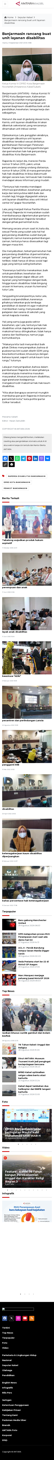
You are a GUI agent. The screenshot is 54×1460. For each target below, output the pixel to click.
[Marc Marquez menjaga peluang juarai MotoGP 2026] (9, 979)
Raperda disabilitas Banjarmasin (27, 476)
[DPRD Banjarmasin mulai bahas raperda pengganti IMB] (27, 746)
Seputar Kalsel (25, 17)
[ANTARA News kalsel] (29, 4)
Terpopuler (9, 911)
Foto (5, 1101)
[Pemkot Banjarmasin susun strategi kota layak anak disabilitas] (27, 613)
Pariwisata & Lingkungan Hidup (19, 1355)
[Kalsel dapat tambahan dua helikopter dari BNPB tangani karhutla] (9, 1090)
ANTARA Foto (9, 1430)
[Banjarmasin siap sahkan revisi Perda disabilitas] (27, 790)
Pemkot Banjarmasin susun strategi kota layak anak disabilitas (26, 630)
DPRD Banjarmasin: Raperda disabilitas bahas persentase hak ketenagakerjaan (25, 899)
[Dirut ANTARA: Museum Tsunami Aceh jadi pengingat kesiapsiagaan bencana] (9, 1062)
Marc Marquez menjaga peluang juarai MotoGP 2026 (33, 977)
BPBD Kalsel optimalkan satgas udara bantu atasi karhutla (32, 1075)
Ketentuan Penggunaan (15, 1405)
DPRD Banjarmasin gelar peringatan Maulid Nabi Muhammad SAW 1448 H (23, 1132)
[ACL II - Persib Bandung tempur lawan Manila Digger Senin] (9, 952)
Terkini (6, 1328)
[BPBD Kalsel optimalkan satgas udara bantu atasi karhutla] (9, 1076)
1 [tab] (18, 1144)
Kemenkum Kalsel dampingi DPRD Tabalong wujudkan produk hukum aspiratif (22, 540)
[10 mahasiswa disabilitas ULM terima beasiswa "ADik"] (27, 657)
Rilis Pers (7, 1392)
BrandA (6, 1425)
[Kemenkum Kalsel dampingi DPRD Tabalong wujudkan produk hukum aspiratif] (27, 521)
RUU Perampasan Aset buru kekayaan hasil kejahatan (25, 1283)
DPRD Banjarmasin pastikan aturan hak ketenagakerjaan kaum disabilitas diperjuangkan (25, 853)
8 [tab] (37, 1190)
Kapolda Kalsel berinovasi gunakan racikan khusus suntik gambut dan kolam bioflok (26, 1032)
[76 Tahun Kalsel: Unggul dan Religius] (9, 1048)
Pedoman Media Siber (14, 1420)
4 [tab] (31, 1144)
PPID (4, 1440)
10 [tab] (46, 1190)
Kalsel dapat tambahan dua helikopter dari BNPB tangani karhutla (34, 1089)
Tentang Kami (10, 1415)
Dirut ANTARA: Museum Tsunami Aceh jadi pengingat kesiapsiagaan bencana (34, 1061)
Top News (8, 991)
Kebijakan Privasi (11, 1410)
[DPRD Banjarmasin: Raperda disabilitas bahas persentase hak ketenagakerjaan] (27, 882)
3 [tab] (27, 1144)
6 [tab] (29, 1190)
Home (10, 17)
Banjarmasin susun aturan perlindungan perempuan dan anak (25, 586)
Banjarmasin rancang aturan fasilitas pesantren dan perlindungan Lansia (23, 719)
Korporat (7, 1435)
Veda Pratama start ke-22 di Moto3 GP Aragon (33, 963)
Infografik (8, 1193)
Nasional (7, 1360)
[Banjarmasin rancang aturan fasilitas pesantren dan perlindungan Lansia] (27, 702)
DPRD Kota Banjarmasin (17, 482)
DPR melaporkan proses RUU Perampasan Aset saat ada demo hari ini (34, 937)
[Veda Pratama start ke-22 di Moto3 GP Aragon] (9, 965)
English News (9, 1382)
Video (6, 1147)
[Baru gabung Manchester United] (9, 924)
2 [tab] (22, 1144)
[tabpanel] (27, 1125)
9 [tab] (42, 1190)
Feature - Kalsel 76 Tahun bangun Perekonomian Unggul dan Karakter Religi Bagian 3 (24, 1176)
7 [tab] (33, 1190)
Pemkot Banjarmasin (15, 488)
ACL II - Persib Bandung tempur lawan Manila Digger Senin (33, 951)
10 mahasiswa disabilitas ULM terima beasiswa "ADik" (23, 674)
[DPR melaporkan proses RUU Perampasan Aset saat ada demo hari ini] (9, 938)
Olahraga (7, 1370)
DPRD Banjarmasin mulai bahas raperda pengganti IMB (25, 763)
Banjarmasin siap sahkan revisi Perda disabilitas (24, 807)
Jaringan (7, 1400)
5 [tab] (35, 1144)
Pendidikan (8, 1375)
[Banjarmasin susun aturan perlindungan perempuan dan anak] (27, 569)
